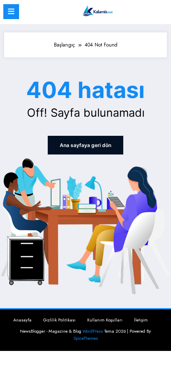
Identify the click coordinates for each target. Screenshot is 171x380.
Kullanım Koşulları (104, 320)
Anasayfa (22, 320)
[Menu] (11, 11)
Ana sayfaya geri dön (85, 145)
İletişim (141, 320)
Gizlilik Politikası (59, 320)
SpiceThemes (85, 338)
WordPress (93, 331)
